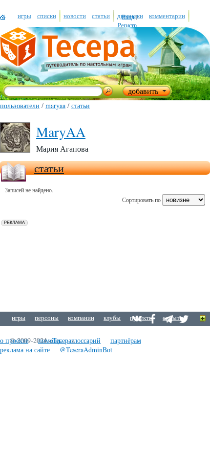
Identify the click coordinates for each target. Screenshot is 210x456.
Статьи (49, 168)
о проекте (14, 340)
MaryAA (55, 105)
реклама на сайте (25, 349)
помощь (50, 340)
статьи (80, 105)
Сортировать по (141, 200)
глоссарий (86, 340)
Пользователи (20, 105)
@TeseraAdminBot (86, 349)
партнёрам (125, 340)
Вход (128, 17)
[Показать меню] (203, 319)
